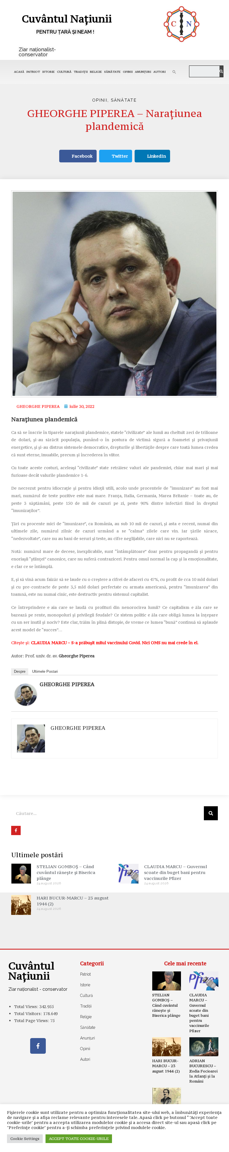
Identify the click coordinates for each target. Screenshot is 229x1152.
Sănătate (112, 72)
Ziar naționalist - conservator (37, 989)
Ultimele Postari (45, 671)
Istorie (48, 72)
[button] (174, 72)
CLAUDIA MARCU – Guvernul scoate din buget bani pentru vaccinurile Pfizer (175, 872)
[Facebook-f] (38, 1046)
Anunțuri (143, 72)
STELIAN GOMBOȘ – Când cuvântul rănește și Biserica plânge (66, 872)
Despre (19, 671)
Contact (27, 1143)
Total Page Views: (32, 1020)
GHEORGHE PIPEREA (67, 684)
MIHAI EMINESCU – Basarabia (164, 1116)
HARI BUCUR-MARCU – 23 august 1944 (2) (166, 1065)
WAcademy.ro (197, 1143)
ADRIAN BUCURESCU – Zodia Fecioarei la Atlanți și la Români (203, 1071)
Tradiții (81, 72)
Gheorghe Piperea (76, 655)
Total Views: (26, 1006)
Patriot (33, 72)
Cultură (64, 72)
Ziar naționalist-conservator (37, 51)
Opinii (128, 72)
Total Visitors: (28, 1013)
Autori (159, 72)
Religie (96, 72)
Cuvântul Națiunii (67, 18)
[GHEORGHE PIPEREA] (26, 694)
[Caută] (221, 71)
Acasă (19, 72)
